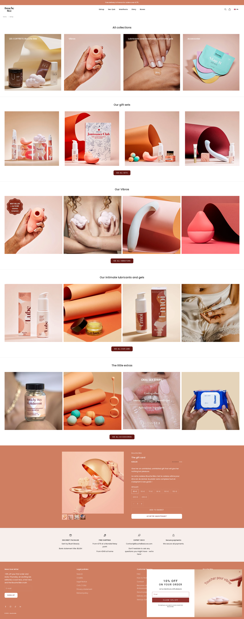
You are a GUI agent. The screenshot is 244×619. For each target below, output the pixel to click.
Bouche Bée (136, 453)
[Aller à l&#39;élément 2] (70, 517)
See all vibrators (122, 261)
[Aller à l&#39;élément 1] (64, 517)
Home (4, 17)
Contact (140, 581)
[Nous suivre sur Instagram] (10, 607)
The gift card (138, 457)
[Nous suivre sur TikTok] (15, 607)
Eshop (101, 9)
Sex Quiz (111, 9)
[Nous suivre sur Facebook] (5, 607)
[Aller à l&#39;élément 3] (76, 517)
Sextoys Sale (142, 599)
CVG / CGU (81, 585)
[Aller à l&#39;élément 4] (83, 517)
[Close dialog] (239, 571)
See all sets (122, 173)
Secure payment (144, 592)
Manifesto (123, 9)
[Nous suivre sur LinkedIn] (20, 607)
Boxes (142, 9)
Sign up (11, 595)
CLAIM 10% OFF (170, 600)
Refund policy (82, 593)
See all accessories (122, 437)
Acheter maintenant (157, 516)
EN (237, 9)
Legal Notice (82, 581)
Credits (80, 578)
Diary (134, 9)
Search (80, 574)
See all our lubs (122, 349)
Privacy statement (84, 589)
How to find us (143, 578)
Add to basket (157, 510)
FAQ (138, 574)
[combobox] (236, 9)
